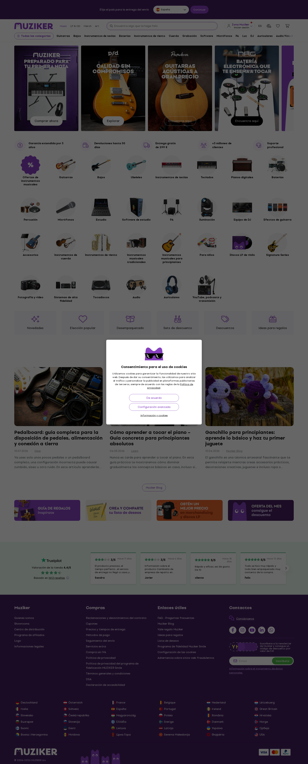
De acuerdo (154, 398)
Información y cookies (154, 415)
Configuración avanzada (154, 407)
